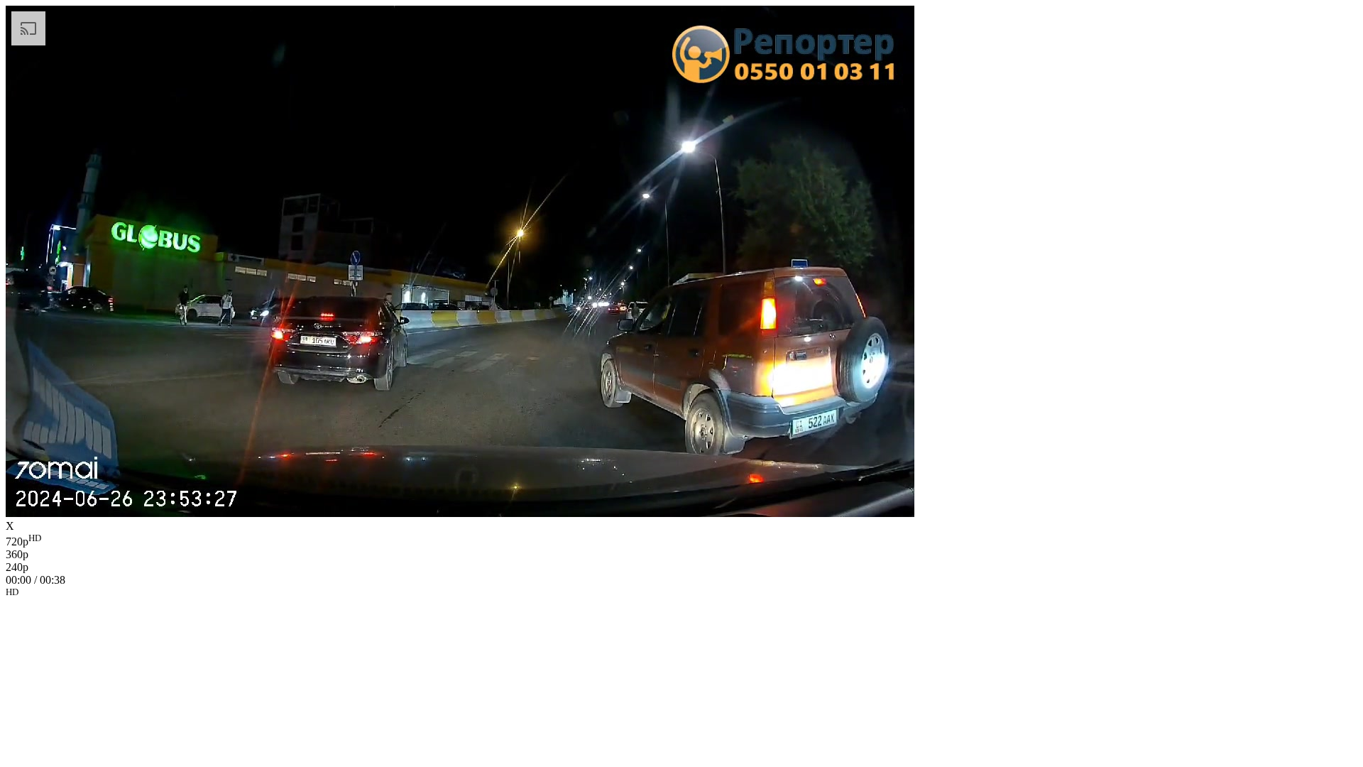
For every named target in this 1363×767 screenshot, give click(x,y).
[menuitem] (681, 540)
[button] (681, 594)
